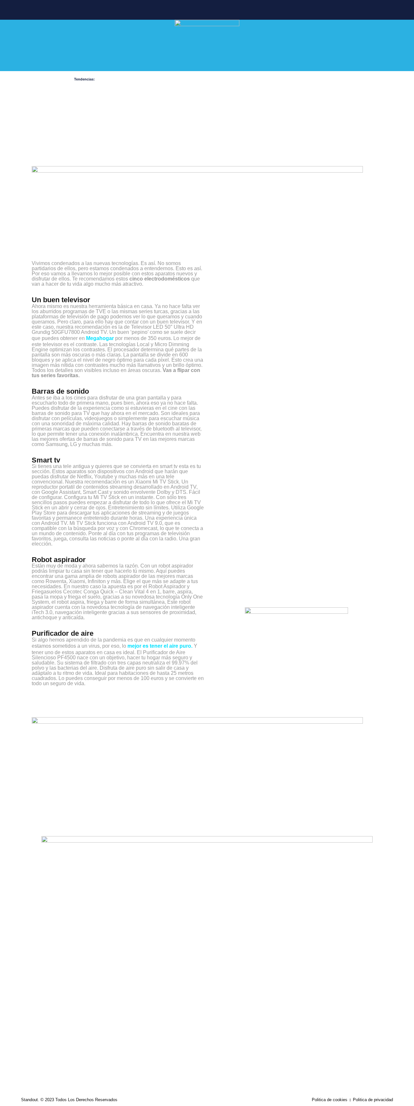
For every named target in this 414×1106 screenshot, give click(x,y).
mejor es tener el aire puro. (159, 646)
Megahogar (100, 338)
